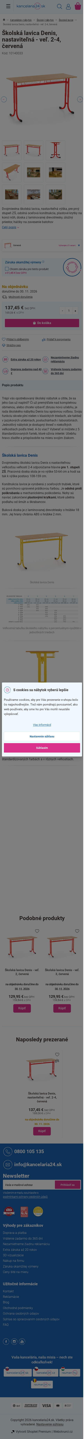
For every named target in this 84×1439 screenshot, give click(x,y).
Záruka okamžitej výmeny (20, 1266)
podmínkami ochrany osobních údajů (25, 1196)
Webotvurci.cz (63, 1431)
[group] (22, 970)
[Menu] (8, 6)
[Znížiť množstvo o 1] (62, 310)
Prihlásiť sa (67, 1185)
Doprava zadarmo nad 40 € (26, 371)
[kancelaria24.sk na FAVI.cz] (9, 1213)
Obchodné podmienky (18, 1308)
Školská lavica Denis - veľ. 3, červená (62, 972)
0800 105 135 (29, 1151)
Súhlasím (42, 747)
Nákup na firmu (13, 1261)
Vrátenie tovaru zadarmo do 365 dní (66, 371)
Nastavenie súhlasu (42, 736)
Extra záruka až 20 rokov (26, 359)
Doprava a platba (15, 1233)
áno (44, 841)
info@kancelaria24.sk (38, 1164)
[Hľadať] (59, 7)
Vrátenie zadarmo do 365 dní (23, 1238)
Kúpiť (42, 1131)
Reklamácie (11, 1297)
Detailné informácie (42, 227)
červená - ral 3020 (53, 808)
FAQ (6, 1325)
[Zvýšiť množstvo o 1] (75, 310)
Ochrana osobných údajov (21, 1313)
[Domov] (6, 20)
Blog (6, 1302)
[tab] (14, 385)
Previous (4, 99)
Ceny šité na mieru (15, 1272)
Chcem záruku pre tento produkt (27, 271)
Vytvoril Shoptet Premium (33, 1431)
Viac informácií (42, 724)
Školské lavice (51, 783)
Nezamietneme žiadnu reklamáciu (65, 359)
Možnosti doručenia (21, 296)
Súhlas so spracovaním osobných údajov (31, 1319)
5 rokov (46, 816)
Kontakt (8, 1291)
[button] (22, 997)
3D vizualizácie (13, 1255)
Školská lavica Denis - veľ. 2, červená (22, 972)
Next (80, 99)
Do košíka (44, 323)
